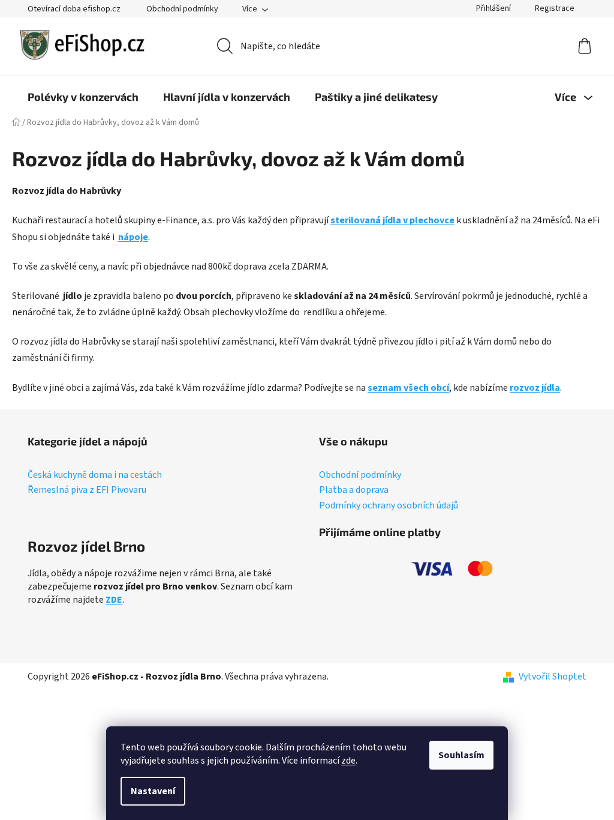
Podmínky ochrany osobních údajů (388, 506)
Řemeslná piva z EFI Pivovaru (87, 490)
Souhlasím (461, 755)
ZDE (114, 599)
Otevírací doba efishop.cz (74, 9)
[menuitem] (83, 96)
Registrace (554, 8)
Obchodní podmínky (182, 9)
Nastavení (153, 791)
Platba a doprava (354, 490)
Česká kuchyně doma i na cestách (95, 475)
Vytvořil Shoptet (552, 676)
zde (348, 760)
